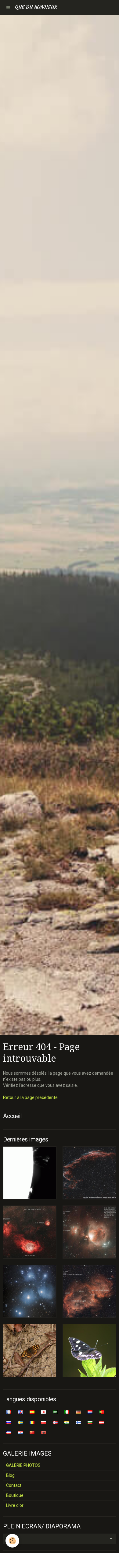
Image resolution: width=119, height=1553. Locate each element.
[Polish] (43, 1422)
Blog (10, 1475)
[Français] (9, 1411)
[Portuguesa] (101, 1411)
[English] (20, 1411)
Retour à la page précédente (30, 1097)
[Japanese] (43, 1411)
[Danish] (101, 1422)
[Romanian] (32, 1422)
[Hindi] (67, 1422)
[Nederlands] (90, 1411)
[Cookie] (12, 1541)
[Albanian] (43, 1432)
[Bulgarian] (90, 1422)
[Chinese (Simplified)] (32, 1432)
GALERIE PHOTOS (23, 1465)
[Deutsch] (78, 1411)
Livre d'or (14, 1505)
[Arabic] (55, 1411)
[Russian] (9, 1422)
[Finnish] (78, 1422)
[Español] (32, 1411)
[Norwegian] (55, 1422)
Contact (13, 1485)
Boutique (14, 1495)
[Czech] (9, 1432)
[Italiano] (67, 1411)
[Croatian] (20, 1432)
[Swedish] (20, 1422)
